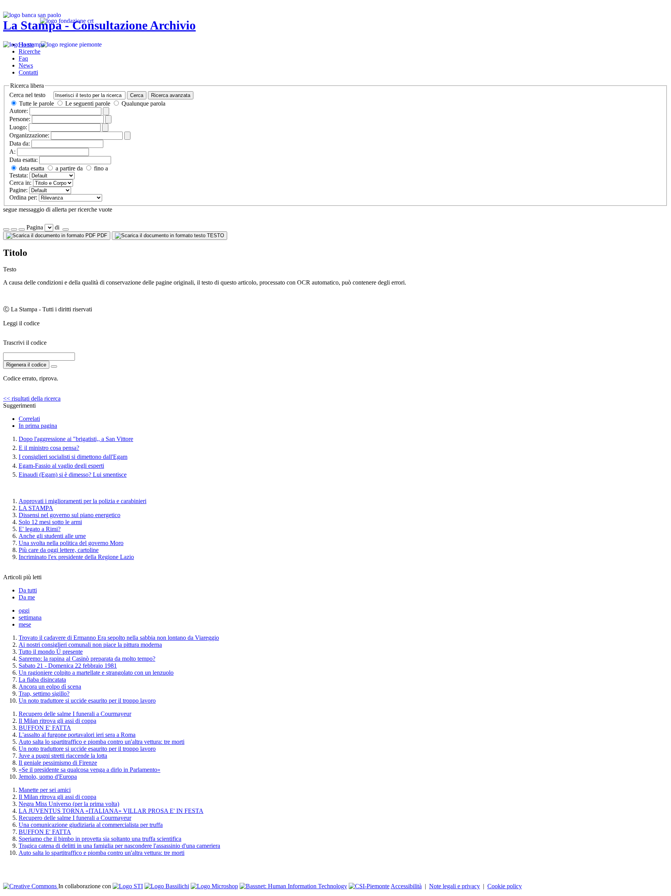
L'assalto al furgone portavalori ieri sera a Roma (77, 734)
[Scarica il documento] (54, 366)
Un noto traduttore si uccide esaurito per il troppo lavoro (87, 700)
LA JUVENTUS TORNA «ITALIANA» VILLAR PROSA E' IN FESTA (111, 810)
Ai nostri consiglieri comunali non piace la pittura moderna (90, 644)
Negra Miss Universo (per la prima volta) (69, 803)
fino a (100, 168)
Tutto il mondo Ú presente (51, 651)
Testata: (18, 175)
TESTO (214, 235)
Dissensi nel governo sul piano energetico (69, 515)
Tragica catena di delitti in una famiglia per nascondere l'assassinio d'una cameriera (119, 845)
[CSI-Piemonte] (369, 886)
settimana (30, 617)
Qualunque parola (142, 103)
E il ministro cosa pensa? (49, 448)
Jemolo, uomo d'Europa (48, 776)
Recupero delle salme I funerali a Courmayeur (75, 713)
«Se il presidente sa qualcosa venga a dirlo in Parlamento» (89, 769)
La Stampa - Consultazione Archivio (99, 25)
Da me (27, 597)
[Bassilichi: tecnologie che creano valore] (166, 886)
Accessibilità (406, 886)
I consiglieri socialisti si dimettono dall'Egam (73, 456)
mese (25, 624)
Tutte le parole (36, 103)
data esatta (30, 168)
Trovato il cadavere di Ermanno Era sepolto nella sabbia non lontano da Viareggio (119, 637)
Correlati (29, 418)
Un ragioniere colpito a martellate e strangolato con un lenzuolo (96, 672)
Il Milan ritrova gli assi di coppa (57, 720)
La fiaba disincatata (42, 679)
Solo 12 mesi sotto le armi (50, 522)
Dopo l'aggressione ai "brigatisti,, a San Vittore (76, 439)
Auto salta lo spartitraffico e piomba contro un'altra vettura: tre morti (101, 741)
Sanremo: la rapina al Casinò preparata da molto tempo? (87, 658)
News (26, 65)
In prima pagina (38, 425)
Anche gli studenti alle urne (52, 536)
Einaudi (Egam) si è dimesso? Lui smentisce (73, 474)
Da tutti (28, 590)
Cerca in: (20, 182)
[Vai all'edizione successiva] (14, 229)
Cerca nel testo (27, 95)
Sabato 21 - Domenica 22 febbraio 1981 (68, 665)
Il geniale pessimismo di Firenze (58, 762)
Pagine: (18, 190)
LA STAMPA (36, 508)
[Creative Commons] (30, 886)
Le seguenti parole (88, 103)
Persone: (19, 119)
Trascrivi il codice (25, 342)
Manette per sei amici (45, 790)
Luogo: (18, 127)
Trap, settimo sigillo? (44, 693)
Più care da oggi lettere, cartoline (59, 550)
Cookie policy (504, 886)
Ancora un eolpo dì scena (50, 686)
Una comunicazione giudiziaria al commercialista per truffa (91, 824)
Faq (23, 58)
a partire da (68, 168)
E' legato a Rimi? (40, 529)
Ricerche (29, 51)
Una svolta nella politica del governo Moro (71, 543)
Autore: (18, 111)
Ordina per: (23, 197)
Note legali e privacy (454, 886)
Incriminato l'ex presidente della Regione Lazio (76, 557)
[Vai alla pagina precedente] (22, 229)
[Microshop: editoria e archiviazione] (214, 886)
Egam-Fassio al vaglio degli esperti (61, 465)
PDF (101, 235)
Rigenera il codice (26, 365)
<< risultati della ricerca (32, 398)
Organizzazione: (29, 135)
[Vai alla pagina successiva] (66, 229)
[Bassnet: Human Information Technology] (293, 886)
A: (12, 151)
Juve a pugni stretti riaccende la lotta (63, 755)
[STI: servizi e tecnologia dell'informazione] (128, 886)
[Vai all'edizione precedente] (6, 229)
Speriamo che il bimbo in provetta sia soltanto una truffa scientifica (100, 838)
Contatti (28, 72)
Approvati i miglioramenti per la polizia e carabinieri (82, 501)
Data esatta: (23, 159)
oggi (24, 610)
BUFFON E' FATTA (45, 727)
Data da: (19, 143)
